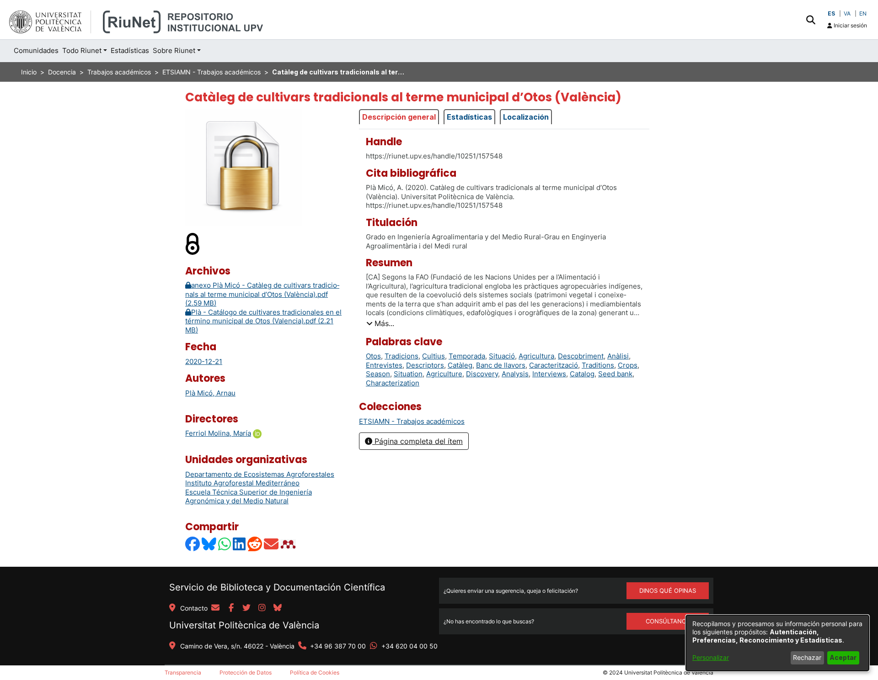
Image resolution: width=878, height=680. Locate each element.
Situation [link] (408, 373)
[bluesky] (277, 608)
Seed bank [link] (615, 373)
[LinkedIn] (239, 544)
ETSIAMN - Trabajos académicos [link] (211, 72)
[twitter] (246, 608)
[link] (412, 421)
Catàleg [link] (460, 365)
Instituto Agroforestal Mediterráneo (242, 483)
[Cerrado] (193, 243)
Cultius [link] (433, 356)
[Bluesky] (209, 544)
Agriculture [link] (444, 373)
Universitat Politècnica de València (244, 625)
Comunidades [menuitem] (36, 50)
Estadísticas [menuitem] (130, 50)
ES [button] (831, 13)
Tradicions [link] (401, 356)
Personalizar (710, 657)
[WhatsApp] (225, 544)
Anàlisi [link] (618, 356)
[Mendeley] (289, 544)
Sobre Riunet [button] (174, 50)
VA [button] (847, 13)
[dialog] (777, 643)
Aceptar (843, 657)
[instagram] (262, 608)
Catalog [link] (582, 373)
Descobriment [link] (581, 356)
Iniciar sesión (849, 25)
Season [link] (378, 373)
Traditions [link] (598, 365)
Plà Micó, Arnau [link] (210, 393)
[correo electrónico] (215, 608)
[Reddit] (255, 544)
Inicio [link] (29, 72)
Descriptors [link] (425, 365)
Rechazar (807, 657)
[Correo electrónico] (271, 544)
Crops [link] (627, 365)
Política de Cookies (314, 672)
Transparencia (183, 672)
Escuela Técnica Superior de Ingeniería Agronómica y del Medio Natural (248, 497)
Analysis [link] (515, 373)
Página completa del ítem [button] (417, 441)
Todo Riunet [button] (82, 50)
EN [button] (863, 13)
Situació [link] (502, 356)
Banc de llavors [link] (500, 365)
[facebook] (231, 608)
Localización (526, 116)
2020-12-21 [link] (203, 361)
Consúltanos (668, 621)
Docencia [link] (62, 72)
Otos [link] (373, 356)
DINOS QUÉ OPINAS (667, 590)
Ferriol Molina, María (218, 433)
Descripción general (399, 116)
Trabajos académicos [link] (119, 72)
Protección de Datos (246, 672)
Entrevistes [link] (384, 365)
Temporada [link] (467, 356)
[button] (810, 19)
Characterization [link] (392, 383)
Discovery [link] (482, 373)
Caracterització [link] (553, 365)
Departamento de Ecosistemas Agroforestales (259, 474)
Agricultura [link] (536, 356)
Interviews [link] (549, 373)
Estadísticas (469, 116)
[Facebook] (193, 544)
